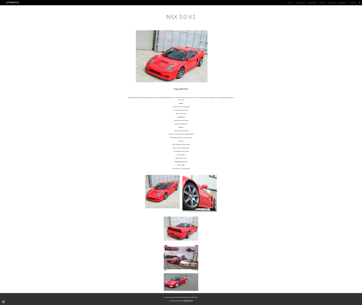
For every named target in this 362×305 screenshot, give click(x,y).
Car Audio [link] (322, 3)
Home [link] (289, 3)
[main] (181, 17)
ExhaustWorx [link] (312, 3)
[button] (359, 2)
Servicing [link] (331, 3)
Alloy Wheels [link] (342, 3)
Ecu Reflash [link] (352, 3)
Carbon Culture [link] (301, 3)
